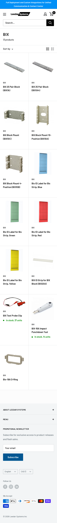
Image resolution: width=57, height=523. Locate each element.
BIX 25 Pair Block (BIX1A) (11, 88)
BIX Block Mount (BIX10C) (11, 137)
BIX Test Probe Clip (12, 315)
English (8, 471)
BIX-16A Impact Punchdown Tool (40, 330)
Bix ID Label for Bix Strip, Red (41, 233)
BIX (4, 82)
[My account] (45, 14)
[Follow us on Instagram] (11, 487)
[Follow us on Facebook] (5, 487)
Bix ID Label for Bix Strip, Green (12, 233)
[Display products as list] (52, 49)
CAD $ (23, 471)
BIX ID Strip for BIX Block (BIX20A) (41, 282)
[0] (51, 14)
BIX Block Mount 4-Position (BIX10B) (12, 185)
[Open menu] (4, 14)
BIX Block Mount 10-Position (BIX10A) (41, 137)
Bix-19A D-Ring (10, 379)
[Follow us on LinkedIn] (17, 487)
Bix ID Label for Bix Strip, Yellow (12, 282)
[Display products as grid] (47, 49)
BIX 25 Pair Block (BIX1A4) (40, 88)
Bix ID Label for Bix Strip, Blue (41, 185)
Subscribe (13, 457)
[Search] (50, 22)
